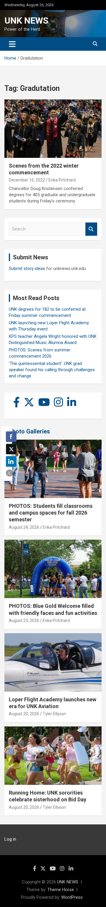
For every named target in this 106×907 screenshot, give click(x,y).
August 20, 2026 (24, 713)
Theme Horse (60, 889)
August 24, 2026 (24, 527)
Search (91, 229)
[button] (9, 473)
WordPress (72, 897)
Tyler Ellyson (54, 713)
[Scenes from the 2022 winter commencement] (53, 128)
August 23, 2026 (24, 620)
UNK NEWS (26, 20)
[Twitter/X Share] (11, 449)
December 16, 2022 (27, 180)
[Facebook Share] (11, 436)
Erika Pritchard (62, 180)
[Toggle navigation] (12, 44)
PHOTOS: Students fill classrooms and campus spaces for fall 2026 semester (50, 513)
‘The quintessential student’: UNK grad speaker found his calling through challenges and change (52, 370)
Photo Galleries (29, 431)
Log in (10, 839)
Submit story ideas (27, 268)
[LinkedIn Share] (11, 461)
